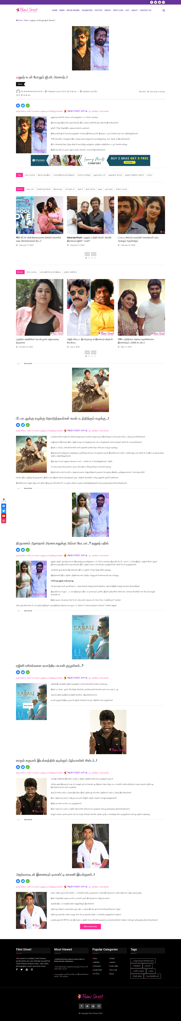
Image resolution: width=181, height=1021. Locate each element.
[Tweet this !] (23, 106)
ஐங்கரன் (148, 966)
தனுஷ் (100, 189)
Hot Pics (95, 974)
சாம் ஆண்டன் (69, 189)
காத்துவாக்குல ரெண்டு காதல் (143, 961)
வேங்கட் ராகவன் (121, 189)
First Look (118, 10)
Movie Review (73, 10)
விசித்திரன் (136, 966)
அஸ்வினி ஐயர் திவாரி (44, 189)
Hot (127, 10)
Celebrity (95, 962)
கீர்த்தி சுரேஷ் (137, 976)
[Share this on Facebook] (18, 106)
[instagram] (3, 520)
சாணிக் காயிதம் (138, 971)
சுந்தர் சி (80, 189)
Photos (98, 10)
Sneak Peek (97, 970)
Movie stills (113, 966)
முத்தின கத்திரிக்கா (70, 272)
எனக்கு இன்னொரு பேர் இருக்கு (64, 175)
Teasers (112, 962)
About (135, 10)
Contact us (145, 10)
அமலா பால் (30, 189)
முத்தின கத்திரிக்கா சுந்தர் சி (134, 175)
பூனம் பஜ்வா (109, 189)
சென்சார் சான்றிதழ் (84, 175)
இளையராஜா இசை (44, 175)
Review (112, 958)
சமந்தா (150, 971)
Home (54, 10)
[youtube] (3, 515)
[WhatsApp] (28, 106)
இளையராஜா (58, 189)
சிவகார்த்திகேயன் (152, 976)
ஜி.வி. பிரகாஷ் (90, 189)
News (62, 10)
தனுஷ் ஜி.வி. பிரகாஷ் (115, 175)
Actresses (96, 966)
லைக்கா (149, 175)
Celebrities (87, 10)
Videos (107, 10)
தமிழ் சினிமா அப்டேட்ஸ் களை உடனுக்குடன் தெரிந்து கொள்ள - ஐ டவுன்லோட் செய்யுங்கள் (62, 111)
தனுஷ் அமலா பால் (99, 175)
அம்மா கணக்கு (30, 175)
